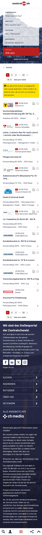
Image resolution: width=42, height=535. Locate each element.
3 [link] (15, 75)
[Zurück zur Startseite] (13, 417)
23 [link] (23, 75)
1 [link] (7, 75)
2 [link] (11, 75)
